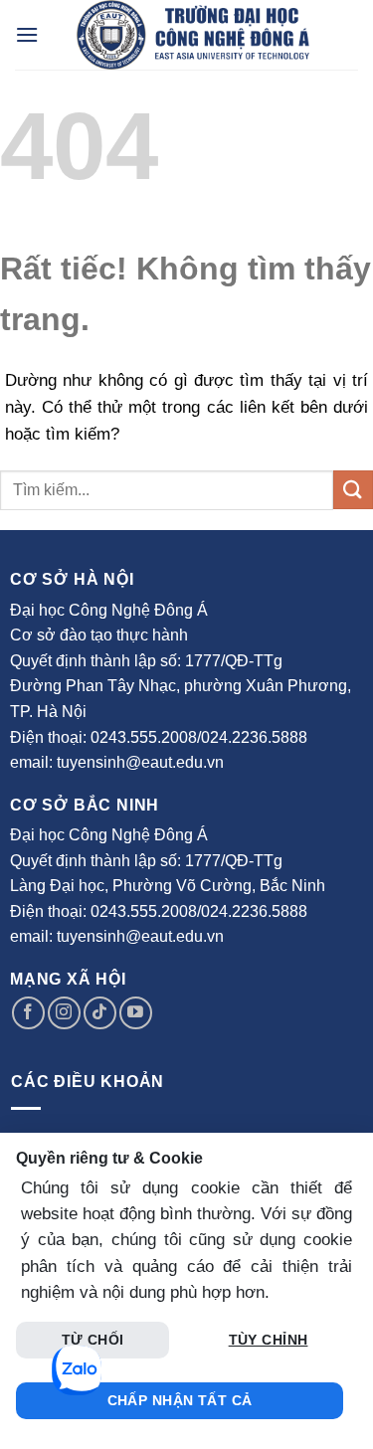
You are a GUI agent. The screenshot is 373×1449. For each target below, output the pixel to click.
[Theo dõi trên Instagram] (64, 1012)
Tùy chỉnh (268, 1340)
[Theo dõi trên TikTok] (100, 1012)
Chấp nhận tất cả (180, 1400)
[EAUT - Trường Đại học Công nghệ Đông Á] (193, 35)
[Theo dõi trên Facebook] (28, 1012)
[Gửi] (353, 489)
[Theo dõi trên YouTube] (135, 1012)
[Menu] (27, 34)
